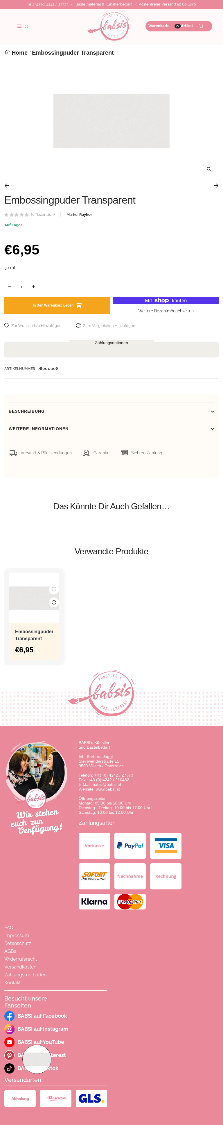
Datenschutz (17, 943)
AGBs (10, 951)
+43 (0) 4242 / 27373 (113, 775)
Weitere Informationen (39, 428)
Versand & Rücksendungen (46, 453)
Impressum (16, 935)
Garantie (101, 453)
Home (20, 52)
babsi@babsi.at (107, 784)
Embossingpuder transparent (34, 635)
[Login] (134, 26)
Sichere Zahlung (146, 453)
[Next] (216, 186)
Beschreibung (27, 411)
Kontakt (12, 982)
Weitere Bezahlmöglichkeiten (166, 311)
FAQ (8, 927)
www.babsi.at (108, 789)
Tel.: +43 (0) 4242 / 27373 (48, 4)
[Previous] (6, 186)
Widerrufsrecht (20, 959)
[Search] (26, 26)
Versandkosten (20, 967)
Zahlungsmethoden (25, 975)
